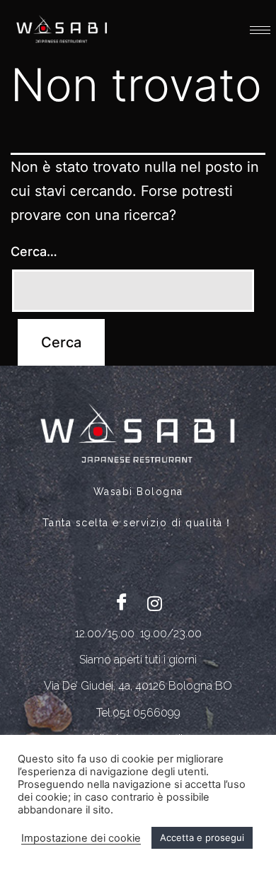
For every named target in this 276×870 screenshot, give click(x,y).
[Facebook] (121, 602)
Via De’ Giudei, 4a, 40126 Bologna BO (138, 685)
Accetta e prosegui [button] (202, 837)
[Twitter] (154, 602)
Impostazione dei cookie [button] (81, 838)
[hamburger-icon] (260, 30)
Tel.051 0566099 (138, 712)
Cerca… (34, 251)
